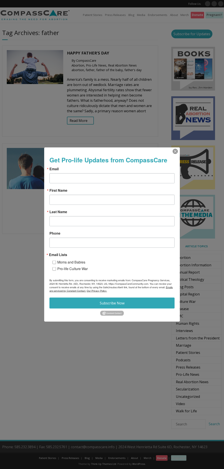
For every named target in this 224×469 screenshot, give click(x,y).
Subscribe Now (112, 302)
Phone (54, 233)
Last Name (58, 211)
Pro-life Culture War (72, 268)
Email (54, 168)
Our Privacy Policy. (97, 290)
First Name (58, 190)
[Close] (175, 151)
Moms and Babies (71, 261)
